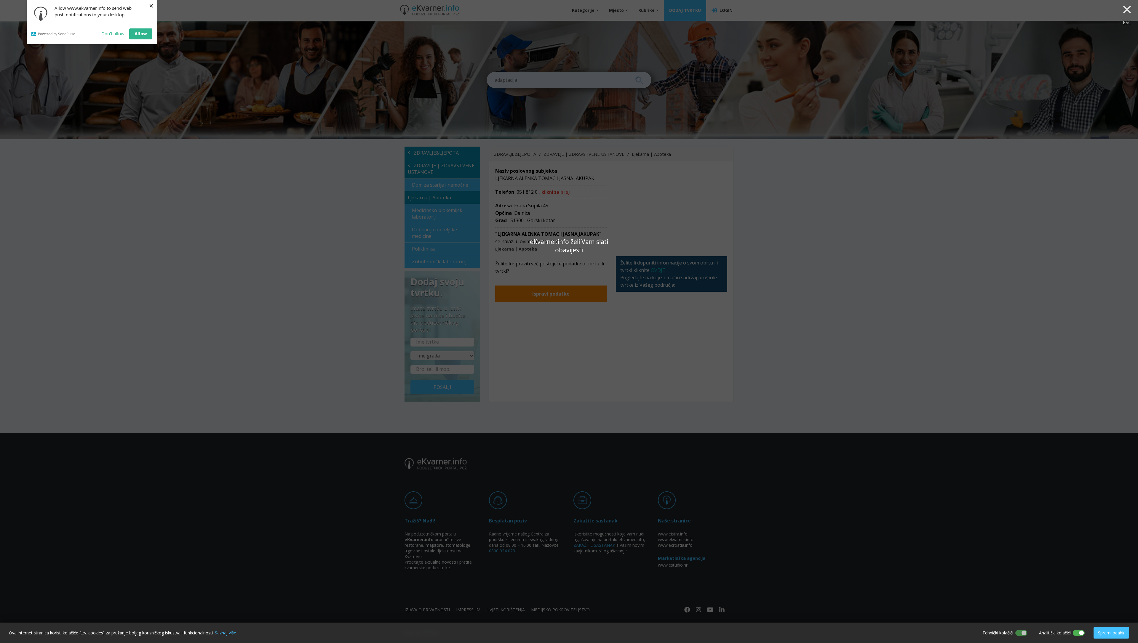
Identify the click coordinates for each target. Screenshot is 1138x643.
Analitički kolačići (1055, 633)
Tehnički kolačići (997, 633)
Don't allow (112, 33)
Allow (141, 33)
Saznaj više (225, 633)
